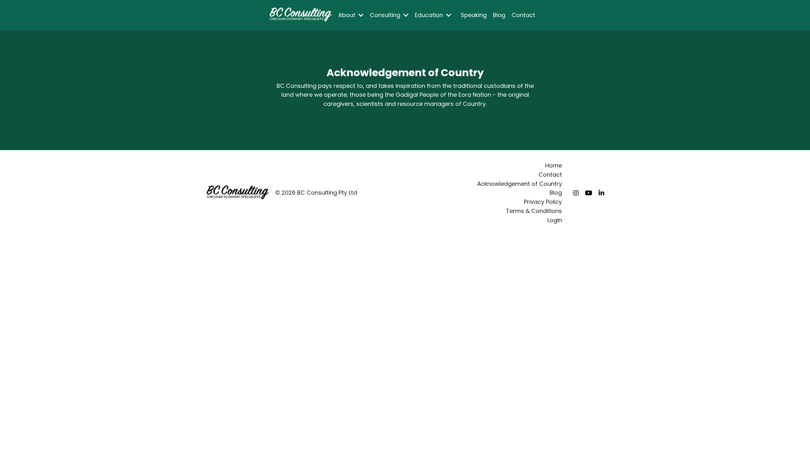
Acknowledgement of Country (519, 184)
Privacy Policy (543, 202)
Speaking (474, 15)
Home (553, 165)
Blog (499, 15)
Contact (523, 15)
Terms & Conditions (534, 211)
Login (554, 220)
